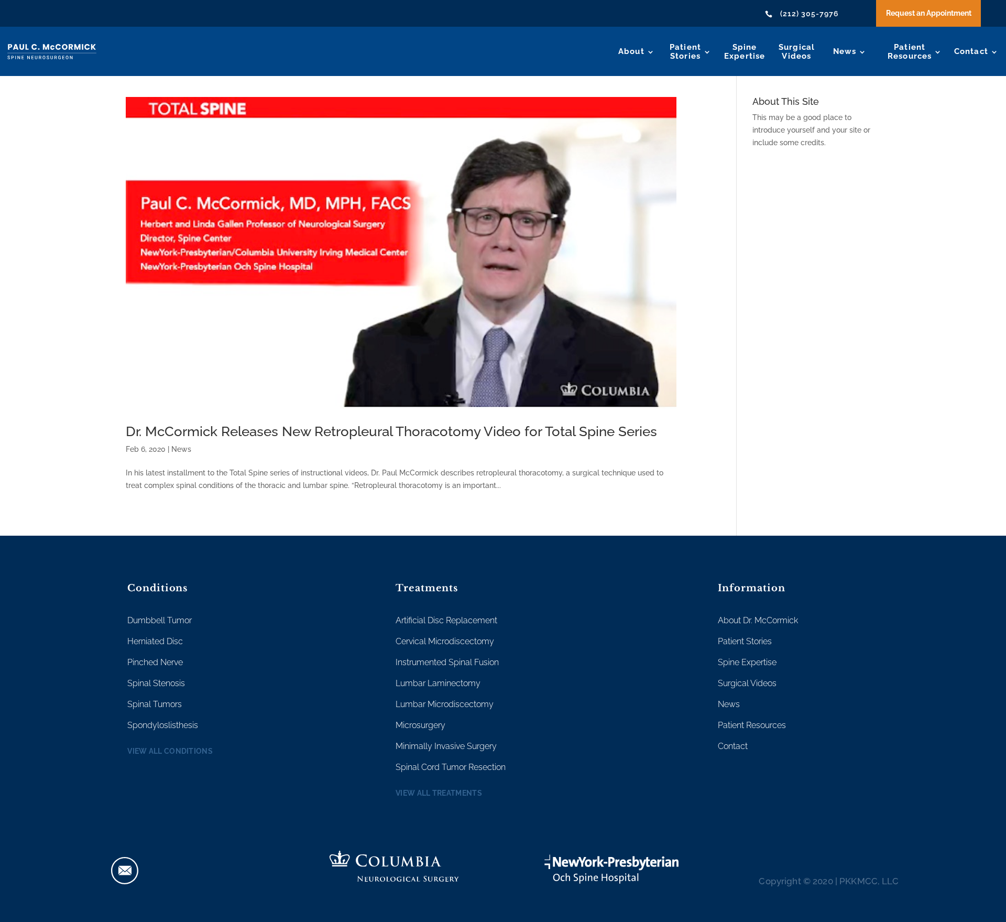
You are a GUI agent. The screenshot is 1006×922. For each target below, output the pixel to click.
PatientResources (910, 51)
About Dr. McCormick (758, 620)
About (631, 51)
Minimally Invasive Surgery (446, 746)
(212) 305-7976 (809, 13)
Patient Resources (752, 725)
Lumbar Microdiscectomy (445, 704)
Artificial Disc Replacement (446, 620)
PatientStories (685, 51)
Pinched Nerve (155, 662)
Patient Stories (745, 641)
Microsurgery (420, 725)
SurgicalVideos (797, 51)
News (845, 51)
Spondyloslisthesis (162, 725)
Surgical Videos (747, 683)
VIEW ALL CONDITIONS (170, 751)
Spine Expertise (747, 662)
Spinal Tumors (154, 704)
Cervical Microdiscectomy (445, 641)
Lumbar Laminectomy (438, 683)
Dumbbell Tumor (159, 620)
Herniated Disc (155, 641)
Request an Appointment (928, 13)
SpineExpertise (745, 51)
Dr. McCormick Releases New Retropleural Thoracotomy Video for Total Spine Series (391, 431)
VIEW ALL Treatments (439, 793)
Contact (971, 51)
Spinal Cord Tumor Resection (451, 767)
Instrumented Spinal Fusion (447, 662)
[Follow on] (124, 870)
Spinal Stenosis (156, 683)
